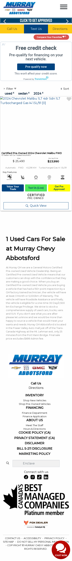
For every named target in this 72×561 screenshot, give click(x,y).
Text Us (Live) (36, 187)
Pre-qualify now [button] (36, 67)
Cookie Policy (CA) (35, 432)
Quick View (38, 205)
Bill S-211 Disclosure (34, 448)
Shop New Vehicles (34, 400)
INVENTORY (34, 395)
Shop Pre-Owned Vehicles (34, 404)
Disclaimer (34, 443)
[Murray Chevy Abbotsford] (19, 8)
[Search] (7, 463)
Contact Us (13, 538)
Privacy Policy (54, 538)
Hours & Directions (34, 428)
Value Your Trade (13, 188)
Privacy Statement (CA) (34, 438)
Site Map (8, 541)
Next (67, 21)
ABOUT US (34, 420)
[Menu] (63, 7)
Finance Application (35, 416)
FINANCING (34, 407)
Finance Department (34, 413)
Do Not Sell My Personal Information (43, 541)
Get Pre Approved (59, 188)
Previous (4, 21)
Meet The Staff (34, 425)
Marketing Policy (34, 454)
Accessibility (33, 538)
